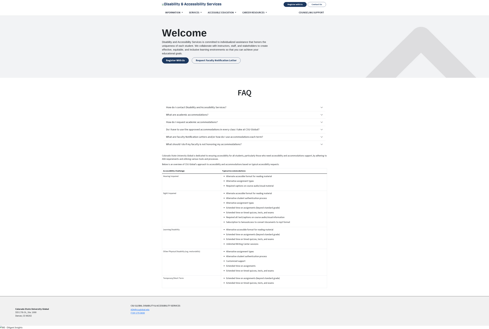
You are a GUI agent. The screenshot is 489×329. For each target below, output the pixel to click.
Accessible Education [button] (221, 12)
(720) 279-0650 (138, 313)
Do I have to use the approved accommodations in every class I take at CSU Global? (212, 129)
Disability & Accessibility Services (192, 4)
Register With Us (175, 60)
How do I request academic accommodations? (192, 122)
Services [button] (194, 12)
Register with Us (295, 4)
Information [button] (173, 12)
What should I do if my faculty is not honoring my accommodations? (204, 144)
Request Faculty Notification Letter (216, 60)
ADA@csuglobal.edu (140, 309)
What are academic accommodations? (187, 115)
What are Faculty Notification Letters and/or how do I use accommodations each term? (214, 137)
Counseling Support (311, 12)
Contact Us (317, 4)
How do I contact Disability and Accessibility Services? (196, 107)
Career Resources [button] (253, 12)
